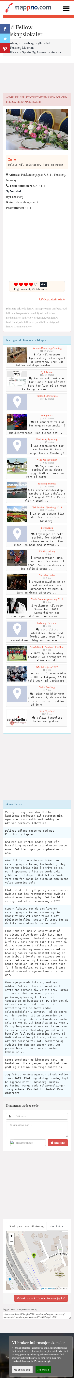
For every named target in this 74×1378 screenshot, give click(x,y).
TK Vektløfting (47, 551)
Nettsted (15, 191)
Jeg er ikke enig (22, 1369)
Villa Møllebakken (47, 459)
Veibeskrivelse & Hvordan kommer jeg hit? (41, 1298)
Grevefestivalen (47, 575)
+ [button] (11, 1235)
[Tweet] (5, 38)
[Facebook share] (5, 29)
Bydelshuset (47, 372)
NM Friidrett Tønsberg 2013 (47, 507)
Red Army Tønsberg (47, 439)
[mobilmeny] (66, 8)
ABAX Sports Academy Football (47, 647)
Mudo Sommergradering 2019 (47, 599)
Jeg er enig (43, 1369)
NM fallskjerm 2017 (47, 667)
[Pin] (5, 48)
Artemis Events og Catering (47, 348)
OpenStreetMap (47, 1288)
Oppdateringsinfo (54, 299)
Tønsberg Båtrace (47, 483)
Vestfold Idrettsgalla (47, 395)
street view (57, 1226)
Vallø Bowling (47, 687)
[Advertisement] (37, 78)
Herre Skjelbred (47, 711)
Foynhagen (47, 527)
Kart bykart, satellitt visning (26, 1226)
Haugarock (47, 415)
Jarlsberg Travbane (47, 623)
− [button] (11, 1241)
